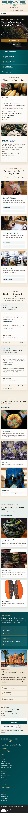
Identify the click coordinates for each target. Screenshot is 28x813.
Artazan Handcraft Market (6, 765)
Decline (8, 810)
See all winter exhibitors (7, 515)
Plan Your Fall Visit (14, 40)
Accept (3, 810)
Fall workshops (6, 243)
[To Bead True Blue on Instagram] (2, 751)
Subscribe (14, 722)
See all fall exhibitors (6, 407)
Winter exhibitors (7, 211)
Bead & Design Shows (5, 763)
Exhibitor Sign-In (4, 798)
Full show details (7, 342)
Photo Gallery (4, 761)
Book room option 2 (8, 330)
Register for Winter (7, 280)
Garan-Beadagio (4, 800)
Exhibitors (3, 773)
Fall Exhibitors (14, 44)
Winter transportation (8, 388)
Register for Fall (7, 276)
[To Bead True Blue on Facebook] (5, 751)
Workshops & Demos (5, 775)
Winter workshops (7, 246)
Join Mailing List (4, 783)
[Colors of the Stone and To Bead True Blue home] (14, 3)
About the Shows (4, 790)
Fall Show (3, 759)
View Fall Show (6, 117)
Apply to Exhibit (4, 779)
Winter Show (3, 757)
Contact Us (3, 794)
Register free (21, 342)
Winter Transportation (5, 781)
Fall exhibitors (6, 208)
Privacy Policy (8, 807)
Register (4, 119)
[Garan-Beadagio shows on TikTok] (8, 751)
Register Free (4, 777)
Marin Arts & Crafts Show (6, 767)
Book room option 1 (8, 321)
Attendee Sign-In (4, 796)
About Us (3, 792)
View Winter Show (7, 158)
